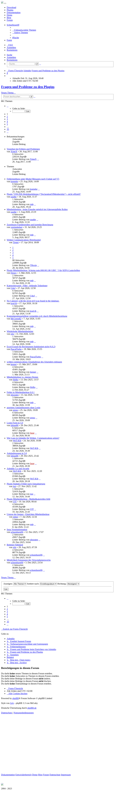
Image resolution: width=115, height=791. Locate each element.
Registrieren (12, 60)
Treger (16, 242)
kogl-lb (14, 303)
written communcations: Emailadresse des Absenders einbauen (34, 362)
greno (15, 410)
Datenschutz (55, 774)
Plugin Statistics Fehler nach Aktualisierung (26, 484)
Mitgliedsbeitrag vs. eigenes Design (22, 377)
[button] (7, 106)
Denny (14, 273)
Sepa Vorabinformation (17, 529)
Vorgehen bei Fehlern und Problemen (23, 149)
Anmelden (11, 57)
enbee (15, 517)
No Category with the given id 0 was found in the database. (33, 301)
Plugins (10, 10)
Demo (9, 15)
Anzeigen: (8, 584)
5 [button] (7, 124)
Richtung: (62, 584)
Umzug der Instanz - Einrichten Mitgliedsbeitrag (28, 514)
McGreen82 (16, 318)
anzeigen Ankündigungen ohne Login (23, 407)
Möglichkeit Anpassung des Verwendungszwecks (29, 560)
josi (14, 486)
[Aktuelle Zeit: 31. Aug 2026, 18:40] (7, 76)
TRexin (33, 265)
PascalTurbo (16, 349)
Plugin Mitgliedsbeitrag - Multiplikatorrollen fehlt (28, 499)
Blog (9, 17)
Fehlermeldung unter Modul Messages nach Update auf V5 (33, 179)
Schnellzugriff (13, 25)
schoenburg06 (17, 532)
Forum (10, 20)
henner (14, 364)
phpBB (15, 698)
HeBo (15, 379)
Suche (9, 55)
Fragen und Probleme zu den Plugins (27, 87)
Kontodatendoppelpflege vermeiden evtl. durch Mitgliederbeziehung (37, 316)
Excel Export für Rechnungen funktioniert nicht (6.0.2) (31, 346)
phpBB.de (31, 708)
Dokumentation (13, 12)
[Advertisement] (57, 747)
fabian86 (14, 425)
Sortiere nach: (33, 584)
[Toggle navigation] (5, 3)
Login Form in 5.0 (15, 423)
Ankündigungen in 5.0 (17, 453)
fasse (32, 433)
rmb (32, 204)
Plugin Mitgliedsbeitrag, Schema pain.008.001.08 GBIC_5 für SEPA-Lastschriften (43, 270)
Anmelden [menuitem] (11, 47)
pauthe (14, 196)
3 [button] (7, 119)
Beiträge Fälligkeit (15, 545)
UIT (15, 501)
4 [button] (7, 121)
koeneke (14, 181)
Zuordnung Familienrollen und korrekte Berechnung (30, 224)
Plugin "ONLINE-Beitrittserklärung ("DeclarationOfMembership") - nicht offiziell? (44, 194)
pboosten (15, 395)
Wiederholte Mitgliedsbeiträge (20, 331)
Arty (12, 703)
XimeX (14, 151)
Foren (9, 40)
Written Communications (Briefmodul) (24, 240)
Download (11, 7)
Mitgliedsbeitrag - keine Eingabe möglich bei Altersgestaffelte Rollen (37, 209)
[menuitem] (24, 30)
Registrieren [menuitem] (12, 50)
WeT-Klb (17, 440)
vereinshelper (16, 227)
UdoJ (13, 288)
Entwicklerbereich (23, 774)
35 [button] (8, 129)
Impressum (66, 774)
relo (12, 334)
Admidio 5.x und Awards (18, 468)
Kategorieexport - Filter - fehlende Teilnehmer (27, 285)
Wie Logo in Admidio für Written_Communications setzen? (33, 438)
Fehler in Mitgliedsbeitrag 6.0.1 (20, 392)
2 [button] (7, 116)
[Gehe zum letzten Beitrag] (38, 159)
